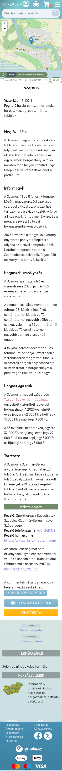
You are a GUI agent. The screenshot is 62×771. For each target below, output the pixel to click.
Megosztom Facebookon (33, 603)
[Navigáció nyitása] (56, 5)
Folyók (56, 80)
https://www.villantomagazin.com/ (30, 540)
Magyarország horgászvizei (31, 74)
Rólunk (39, 720)
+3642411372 (46, 530)
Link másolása (31, 612)
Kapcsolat (41, 724)
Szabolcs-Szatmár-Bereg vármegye (26, 80)
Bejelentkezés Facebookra (26, 592)
